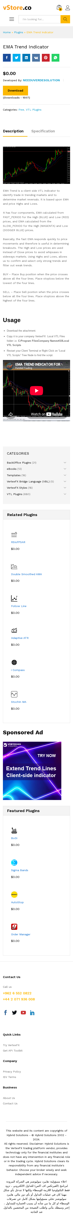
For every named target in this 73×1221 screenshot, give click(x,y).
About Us (9, 1098)
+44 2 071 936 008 (19, 999)
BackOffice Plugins (19, 462)
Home (7, 32)
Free (21, 109)
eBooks (12, 468)
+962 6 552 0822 (17, 993)
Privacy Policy (12, 1071)
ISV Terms (9, 1077)
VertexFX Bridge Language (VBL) (28, 481)
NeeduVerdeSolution (41, 80)
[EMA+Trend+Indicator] (16, 58)
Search (65, 19)
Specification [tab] (43, 131)
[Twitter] (14, 1013)
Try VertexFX (11, 1045)
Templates (14, 475)
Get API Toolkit (13, 1050)
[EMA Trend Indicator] (7, 58)
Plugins (18, 32)
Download (15, 90)
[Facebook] (5, 1013)
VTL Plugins (33, 109)
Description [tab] (13, 131)
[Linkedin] (32, 1013)
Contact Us (10, 1103)
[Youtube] (23, 1013)
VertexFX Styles (17, 487)
